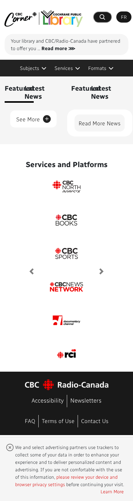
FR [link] (124, 17)
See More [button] (32, 118)
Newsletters (85, 400)
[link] (33, 68)
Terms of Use (58, 420)
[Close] (10, 447)
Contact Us (95, 420)
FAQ (30, 420)
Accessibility (48, 400)
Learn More (112, 491)
